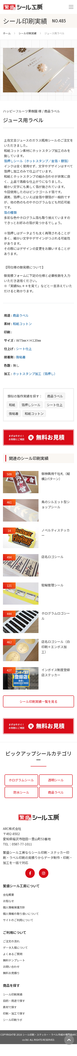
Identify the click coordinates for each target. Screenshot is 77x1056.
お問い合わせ (11, 967)
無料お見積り (11, 973)
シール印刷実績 (28, 33)
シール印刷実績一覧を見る (38, 701)
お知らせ (8, 901)
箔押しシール (31, 404)
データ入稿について (15, 948)
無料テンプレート (14, 960)
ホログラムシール (21, 780)
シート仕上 (24, 348)
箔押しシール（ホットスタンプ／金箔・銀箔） (37, 160)
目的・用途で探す (14, 1001)
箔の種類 (10, 212)
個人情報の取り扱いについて (21, 914)
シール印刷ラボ (12, 1020)
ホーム (7, 33)
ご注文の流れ (11, 941)
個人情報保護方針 (14, 907)
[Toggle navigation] (71, 7)
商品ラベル (21, 315)
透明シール (56, 780)
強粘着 (20, 357)
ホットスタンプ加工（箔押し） (35, 373)
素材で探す (10, 1007)
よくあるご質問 (12, 954)
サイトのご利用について (18, 920)
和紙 (12, 404)
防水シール (21, 792)
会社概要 (8, 895)
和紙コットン (22, 323)
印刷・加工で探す (14, 1013)
